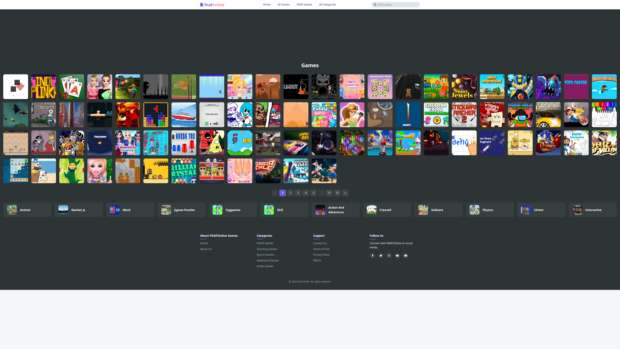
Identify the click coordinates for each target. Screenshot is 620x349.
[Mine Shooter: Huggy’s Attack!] (127, 86)
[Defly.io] (464, 142)
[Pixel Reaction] (15, 86)
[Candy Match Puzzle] (324, 114)
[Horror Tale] (268, 171)
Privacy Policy (321, 254)
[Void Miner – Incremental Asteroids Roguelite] (324, 142)
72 (337, 193)
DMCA (317, 260)
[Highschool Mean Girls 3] (99, 86)
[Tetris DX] (155, 114)
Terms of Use (321, 249)
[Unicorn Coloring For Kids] (604, 114)
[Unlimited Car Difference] (408, 86)
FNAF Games (304, 4)
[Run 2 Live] (155, 86)
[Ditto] (99, 114)
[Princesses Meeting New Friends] (239, 171)
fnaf (214, 4)
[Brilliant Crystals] (183, 171)
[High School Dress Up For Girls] (99, 171)
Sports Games (265, 254)
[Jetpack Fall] (604, 86)
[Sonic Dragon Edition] (548, 142)
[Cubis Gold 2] (352, 142)
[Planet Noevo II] (43, 114)
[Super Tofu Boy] (492, 114)
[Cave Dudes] (127, 171)
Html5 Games (265, 243)
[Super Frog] (15, 142)
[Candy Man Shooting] (408, 142)
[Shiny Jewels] (464, 86)
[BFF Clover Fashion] (127, 142)
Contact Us (320, 243)
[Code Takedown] (436, 142)
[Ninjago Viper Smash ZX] (127, 114)
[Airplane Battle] (268, 86)
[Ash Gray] (576, 114)
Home (266, 4)
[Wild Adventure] (492, 86)
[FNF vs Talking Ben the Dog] (268, 114)
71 (329, 193)
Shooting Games (267, 249)
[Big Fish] (15, 114)
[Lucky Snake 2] (408, 114)
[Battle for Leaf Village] (604, 142)
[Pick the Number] (436, 86)
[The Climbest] (296, 86)
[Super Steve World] (239, 142)
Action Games (265, 266)
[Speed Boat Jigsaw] (183, 114)
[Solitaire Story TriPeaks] (71, 86)
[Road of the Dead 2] (268, 142)
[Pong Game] (99, 142)
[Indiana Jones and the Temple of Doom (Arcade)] (324, 86)
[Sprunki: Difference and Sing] (211, 171)
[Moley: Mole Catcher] (71, 114)
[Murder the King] (43, 142)
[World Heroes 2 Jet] (380, 142)
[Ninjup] (296, 114)
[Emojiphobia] (211, 114)
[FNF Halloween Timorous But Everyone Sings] (71, 142)
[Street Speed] (548, 114)
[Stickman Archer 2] (464, 114)
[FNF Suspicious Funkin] (548, 86)
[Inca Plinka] (43, 86)
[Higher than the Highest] (492, 142)
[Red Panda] (211, 86)
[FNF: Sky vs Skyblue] (239, 114)
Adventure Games (268, 260)
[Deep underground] (380, 114)
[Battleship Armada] (155, 142)
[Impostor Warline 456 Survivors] (520, 114)
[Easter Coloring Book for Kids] (576, 142)
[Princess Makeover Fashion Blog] (352, 86)
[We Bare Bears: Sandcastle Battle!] (43, 171)
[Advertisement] (310, 36)
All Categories (327, 4)
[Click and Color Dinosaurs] (436, 114)
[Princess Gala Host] (239, 86)
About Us (206, 249)
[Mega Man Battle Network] (520, 86)
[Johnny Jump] (71, 171)
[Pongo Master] (576, 86)
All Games (284, 4)
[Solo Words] (15, 171)
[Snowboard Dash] (296, 171)
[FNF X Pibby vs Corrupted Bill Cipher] (211, 142)
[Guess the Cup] (183, 142)
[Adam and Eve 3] (520, 142)
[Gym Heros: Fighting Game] (324, 171)
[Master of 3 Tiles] (380, 86)
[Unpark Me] (296, 142)
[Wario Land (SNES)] (155, 171)
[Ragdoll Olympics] (183, 86)
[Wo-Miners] (352, 114)
